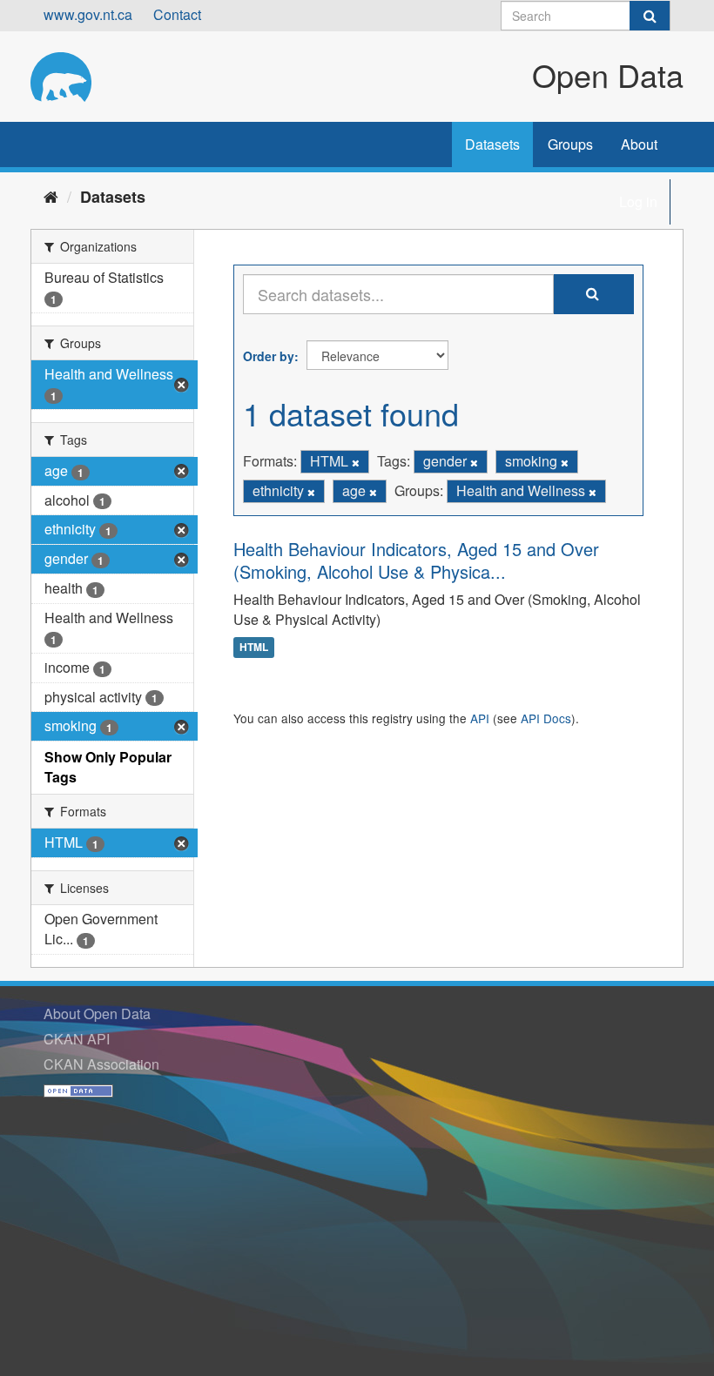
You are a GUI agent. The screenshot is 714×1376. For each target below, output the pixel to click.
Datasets (492, 144)
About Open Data (97, 1013)
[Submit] (650, 15)
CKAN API (77, 1039)
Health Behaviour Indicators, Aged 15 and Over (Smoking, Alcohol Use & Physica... (416, 560)
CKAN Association (101, 1064)
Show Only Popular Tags (108, 767)
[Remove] (356, 462)
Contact (177, 14)
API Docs (546, 718)
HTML (253, 647)
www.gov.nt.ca (88, 14)
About (639, 144)
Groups (570, 144)
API (479, 718)
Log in (638, 201)
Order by (268, 356)
